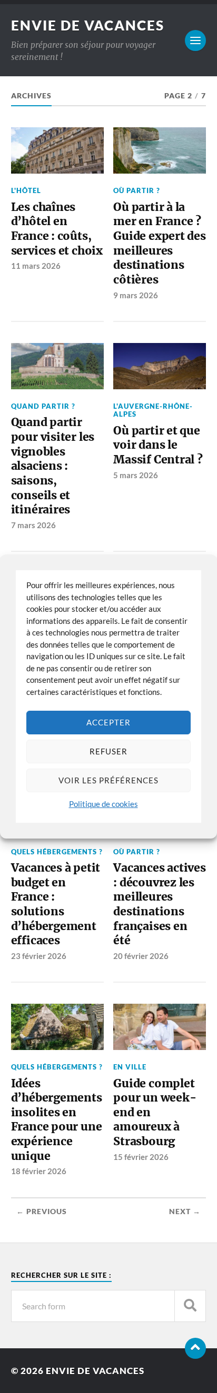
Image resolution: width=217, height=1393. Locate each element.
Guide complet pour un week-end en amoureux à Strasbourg (154, 1112)
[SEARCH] (190, 1306)
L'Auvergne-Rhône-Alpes (153, 410)
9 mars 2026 (135, 295)
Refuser (108, 751)
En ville (129, 1067)
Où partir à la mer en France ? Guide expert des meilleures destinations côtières (159, 243)
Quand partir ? (43, 406)
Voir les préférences (108, 780)
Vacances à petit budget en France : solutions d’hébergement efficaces (56, 904)
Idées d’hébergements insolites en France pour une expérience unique (56, 1119)
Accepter (108, 722)
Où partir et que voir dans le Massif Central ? (158, 445)
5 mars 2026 (135, 475)
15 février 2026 (141, 1157)
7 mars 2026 (33, 525)
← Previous (41, 1211)
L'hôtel (26, 190)
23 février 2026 (38, 956)
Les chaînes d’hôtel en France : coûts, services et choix (57, 229)
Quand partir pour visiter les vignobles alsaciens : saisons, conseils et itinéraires (53, 466)
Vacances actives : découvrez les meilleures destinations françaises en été (159, 904)
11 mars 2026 (36, 265)
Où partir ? (136, 190)
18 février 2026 (38, 1171)
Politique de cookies (103, 804)
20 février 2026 (141, 956)
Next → (185, 1211)
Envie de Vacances (87, 25)
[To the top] (195, 1348)
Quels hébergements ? (57, 851)
